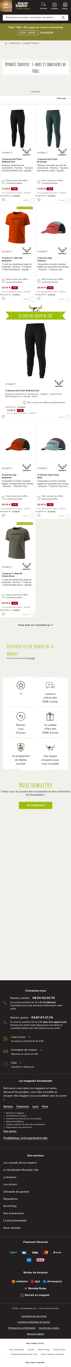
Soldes (31, 1350)
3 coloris (51, 294)
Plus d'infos (9, 1131)
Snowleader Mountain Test (24, 1354)
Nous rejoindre (12, 1227)
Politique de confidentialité (22, 1328)
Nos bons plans (16, 1350)
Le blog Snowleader (15, 1220)
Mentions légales (35, 1334)
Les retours (10, 1184)
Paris (45, 1106)
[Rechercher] (66, 15)
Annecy (8, 1106)
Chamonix (22, 1106)
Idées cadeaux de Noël (52, 1354)
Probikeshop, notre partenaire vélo (25, 1138)
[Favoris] (3, 199)
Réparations (10, 1199)
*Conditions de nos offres (34, 1316)
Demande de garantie (16, 1191)
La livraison (9, 1177)
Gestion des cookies (49, 1328)
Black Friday (44, 1350)
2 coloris (16, 196)
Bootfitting (9, 1206)
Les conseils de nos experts (20, 1162)
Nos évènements (13, 1213)
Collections (14, 43)
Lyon (35, 1106)
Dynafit (31, 658)
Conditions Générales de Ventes (34, 1322)
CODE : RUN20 (27, 32)
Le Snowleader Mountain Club (20, 1170)
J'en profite (46, 32)
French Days (59, 1350)
